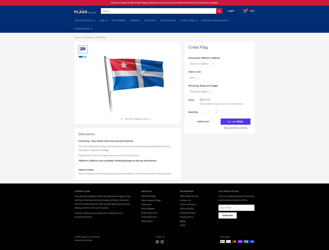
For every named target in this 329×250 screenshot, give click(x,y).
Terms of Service (188, 204)
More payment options (235, 127)
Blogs (183, 221)
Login (231, 11)
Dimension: (204, 58)
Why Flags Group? (189, 196)
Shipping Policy (188, 213)
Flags (102, 20)
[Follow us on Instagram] (162, 242)
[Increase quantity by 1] (216, 112)
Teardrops (135, 20)
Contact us (185, 200)
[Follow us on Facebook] (157, 242)
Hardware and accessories (215, 20)
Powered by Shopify (83, 240)
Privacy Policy (186, 217)
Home (77, 37)
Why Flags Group (83, 20)
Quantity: (193, 112)
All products (88, 37)
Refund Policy (187, 208)
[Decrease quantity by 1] (202, 112)
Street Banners (168, 20)
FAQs (182, 225)
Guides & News (82, 28)
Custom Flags (187, 20)
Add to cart (203, 121)
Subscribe (227, 215)
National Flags (148, 196)
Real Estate (150, 20)
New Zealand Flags (151, 200)
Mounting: (203, 85)
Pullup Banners (149, 213)
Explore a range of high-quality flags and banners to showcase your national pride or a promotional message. (164, 2)
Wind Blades (118, 20)
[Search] (219, 11)
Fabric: (194, 72)
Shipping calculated (221, 104)
